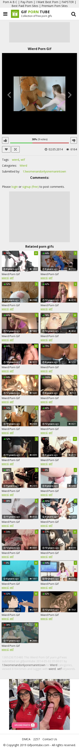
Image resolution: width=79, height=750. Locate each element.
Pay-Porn (26, 2)
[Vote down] (73, 140)
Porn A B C (10, 2)
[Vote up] (5, 140)
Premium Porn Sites (55, 6)
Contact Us (50, 739)
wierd (15, 160)
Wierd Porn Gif (11, 274)
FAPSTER (68, 2)
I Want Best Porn (47, 2)
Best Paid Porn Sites (25, 6)
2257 (36, 739)
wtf (23, 160)
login (15, 187)
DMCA (26, 739)
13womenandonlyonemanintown (44, 171)
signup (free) (30, 187)
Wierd (23, 165)
